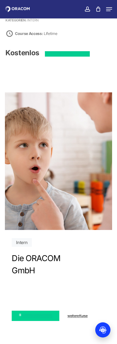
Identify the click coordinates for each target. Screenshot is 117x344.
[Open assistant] (102, 329)
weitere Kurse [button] (77, 315)
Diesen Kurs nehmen (67, 54)
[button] (109, 9)
